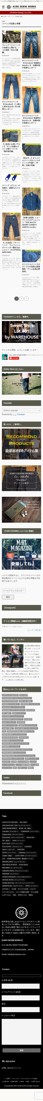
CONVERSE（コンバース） (30, 704)
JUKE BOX (20, 722)
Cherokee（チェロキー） (11, 704)
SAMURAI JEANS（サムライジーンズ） (16, 743)
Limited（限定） (8, 728)
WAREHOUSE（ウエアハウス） (13, 758)
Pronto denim (23, 737)
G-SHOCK (28, 719)
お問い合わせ (36, 1081)
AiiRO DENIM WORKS (10, 701)
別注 (14, 768)
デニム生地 (34, 765)
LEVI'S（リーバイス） (10, 725)
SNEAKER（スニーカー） (11, 746)
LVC (4, 731)
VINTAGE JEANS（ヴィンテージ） (14, 752)
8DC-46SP (23, 695)
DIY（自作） (7, 713)
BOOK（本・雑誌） (25, 701)
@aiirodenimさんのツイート (14, 783)
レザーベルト (7, 768)
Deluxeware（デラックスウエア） (14, 710)
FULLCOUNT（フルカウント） (13, 719)
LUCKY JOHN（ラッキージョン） (26, 728)
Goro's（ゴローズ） (9, 722)
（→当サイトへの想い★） (14, 679)
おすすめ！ (6, 762)
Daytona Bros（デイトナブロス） (13, 707)
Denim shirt (30, 710)
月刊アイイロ (22, 768)
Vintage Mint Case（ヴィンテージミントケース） (19, 755)
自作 (28, 1081)
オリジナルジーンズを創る (29, 1078)
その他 (14, 762)
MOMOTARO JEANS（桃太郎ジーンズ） (20, 731)
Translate (21, 414)
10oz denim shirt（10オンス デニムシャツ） (17, 698)
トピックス (15, 1078)
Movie (22, 1081)
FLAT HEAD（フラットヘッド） (13, 716)
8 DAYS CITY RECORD (10, 695)
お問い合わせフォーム (11, 1068)
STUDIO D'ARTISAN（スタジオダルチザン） (17, 749)
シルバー (33, 762)
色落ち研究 (14, 1081)
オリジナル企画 (23, 762)
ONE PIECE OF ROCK (10, 737)
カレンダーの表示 (33, 630)
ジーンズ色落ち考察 (22, 765)
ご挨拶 (8, 1078)
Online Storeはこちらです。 (22, 12)
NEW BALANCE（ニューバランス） (14, 734)
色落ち (31, 768)
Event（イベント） (19, 713)
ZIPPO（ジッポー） (32, 758)
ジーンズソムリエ (8, 765)
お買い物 (6, 1081)
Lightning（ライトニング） (28, 725)
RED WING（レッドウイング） (13, 740)
